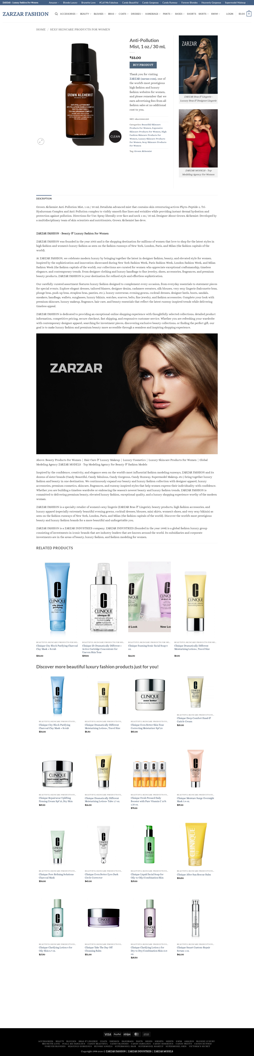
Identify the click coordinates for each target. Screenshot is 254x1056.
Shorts (191, 13)
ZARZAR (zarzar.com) (143, 78)
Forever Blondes (189, 2)
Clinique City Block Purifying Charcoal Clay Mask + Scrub (57, 647)
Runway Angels (103, 1046)
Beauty (84, 13)
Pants (166, 13)
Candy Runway (169, 2)
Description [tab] (44, 198)
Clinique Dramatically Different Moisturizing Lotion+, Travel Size (192, 647)
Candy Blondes (119, 1044)
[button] (56, 14)
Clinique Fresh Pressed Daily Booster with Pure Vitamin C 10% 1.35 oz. (148, 801)
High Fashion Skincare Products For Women (148, 135)
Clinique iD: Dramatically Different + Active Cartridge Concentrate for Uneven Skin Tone (102, 648)
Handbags (151, 13)
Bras (111, 13)
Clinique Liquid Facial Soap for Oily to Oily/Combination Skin (147, 876)
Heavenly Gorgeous (211, 2)
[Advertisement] (127, 999)
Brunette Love (88, 2)
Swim (214, 13)
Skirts (202, 13)
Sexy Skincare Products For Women (80, 29)
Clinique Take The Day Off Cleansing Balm (98, 949)
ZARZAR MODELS (163, 1051)
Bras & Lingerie (88, 1041)
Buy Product (143, 65)
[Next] (216, 608)
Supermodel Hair (125, 1046)
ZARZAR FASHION (26, 14)
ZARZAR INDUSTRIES (140, 1051)
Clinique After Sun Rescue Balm (194, 874)
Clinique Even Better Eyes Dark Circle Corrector (101, 876)
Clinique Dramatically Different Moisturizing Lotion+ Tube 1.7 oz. (102, 800)
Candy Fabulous (141, 1044)
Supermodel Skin (176, 1046)
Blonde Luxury (70, 2)
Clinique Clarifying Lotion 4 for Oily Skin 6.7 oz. (55, 949)
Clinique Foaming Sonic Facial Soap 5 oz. (148, 647)
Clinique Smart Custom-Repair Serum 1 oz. (193, 949)
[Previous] (36, 608)
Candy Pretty (184, 1044)
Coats (122, 13)
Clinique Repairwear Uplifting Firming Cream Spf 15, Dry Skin (56, 800)
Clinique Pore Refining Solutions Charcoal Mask (56, 876)
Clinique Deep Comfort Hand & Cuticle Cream (194, 720)
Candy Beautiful (130, 2)
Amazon (53, 2)
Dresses (136, 13)
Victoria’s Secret (199, 1046)
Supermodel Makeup (235, 2)
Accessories (67, 13)
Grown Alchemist (143, 151)
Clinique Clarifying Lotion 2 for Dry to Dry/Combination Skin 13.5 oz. (149, 950)
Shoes (178, 13)
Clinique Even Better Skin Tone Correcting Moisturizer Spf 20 (147, 726)
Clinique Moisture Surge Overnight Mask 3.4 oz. (195, 800)
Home (41, 29)
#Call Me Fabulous (108, 2)
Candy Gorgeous (150, 2)
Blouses (99, 13)
